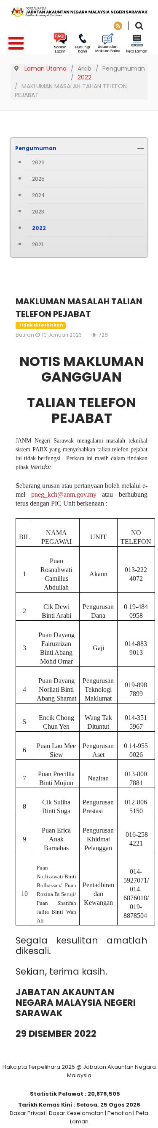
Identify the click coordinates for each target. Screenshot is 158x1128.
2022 (39, 228)
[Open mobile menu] (15, 44)
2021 (37, 244)
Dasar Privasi (27, 1113)
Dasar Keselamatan (76, 1113)
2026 (38, 162)
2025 (38, 178)
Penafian (119, 1113)
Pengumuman (35, 148)
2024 (38, 195)
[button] (141, 148)
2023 (38, 211)
